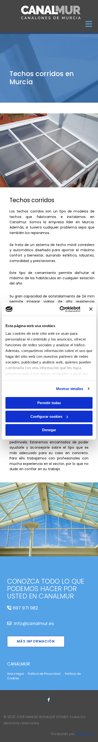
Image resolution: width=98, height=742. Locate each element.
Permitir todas (49, 403)
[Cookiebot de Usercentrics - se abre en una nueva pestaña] (60, 309)
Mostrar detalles (69, 389)
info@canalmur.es (34, 623)
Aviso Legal (15, 674)
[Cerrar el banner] (91, 309)
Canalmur (18, 664)
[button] (35, 641)
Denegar (49, 430)
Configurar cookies (46, 416)
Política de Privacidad (44, 674)
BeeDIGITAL (85, 733)
